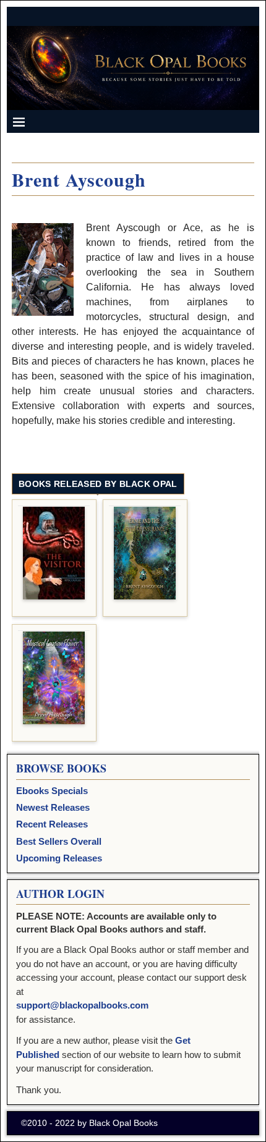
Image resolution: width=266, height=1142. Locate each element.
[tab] (98, 484)
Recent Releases (52, 824)
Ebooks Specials (52, 790)
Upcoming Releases (59, 858)
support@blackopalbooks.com (82, 1005)
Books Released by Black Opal (98, 484)
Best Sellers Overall (58, 841)
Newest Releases (53, 807)
